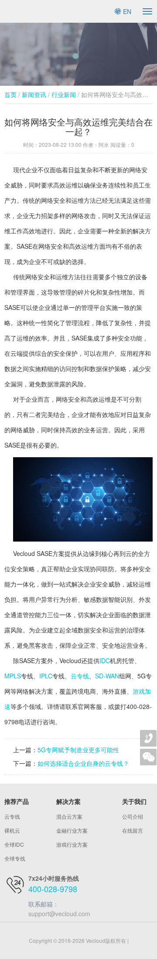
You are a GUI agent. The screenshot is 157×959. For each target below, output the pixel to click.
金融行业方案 (72, 830)
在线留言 (132, 830)
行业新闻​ (63, 94)
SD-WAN (107, 675)
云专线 (80, 675)
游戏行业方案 (72, 844)
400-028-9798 (52, 888)
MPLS (12, 675)
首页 (10, 94)
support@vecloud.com (59, 913)
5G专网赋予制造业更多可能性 (78, 749)
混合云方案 (69, 816)
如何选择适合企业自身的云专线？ (83, 763)
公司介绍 (132, 816)
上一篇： (25, 749)
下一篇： (25, 763)
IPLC (45, 675)
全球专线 (14, 858)
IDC (104, 660)
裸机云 (12, 830)
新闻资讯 (34, 94)
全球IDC (14, 844)
